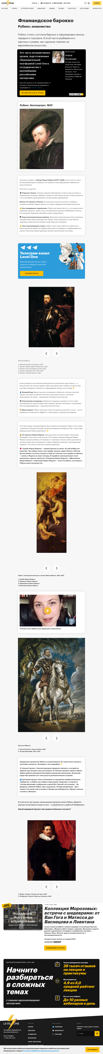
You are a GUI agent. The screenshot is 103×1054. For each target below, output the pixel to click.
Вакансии (32, 1038)
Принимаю (92, 1049)
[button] (56, 353)
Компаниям (57, 3)
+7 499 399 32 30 (9, 1038)
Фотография (84, 8)
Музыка (61, 8)
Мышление (41, 8)
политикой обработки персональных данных (40, 1051)
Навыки (52, 8)
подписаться (31, 273)
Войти (96, 3)
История (5, 8)
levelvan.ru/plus (36, 88)
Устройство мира (27, 8)
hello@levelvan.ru (11, 1032)
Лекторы (66, 3)
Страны (14, 8)
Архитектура (97, 8)
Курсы (34, 3)
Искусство (72, 8)
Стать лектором (34, 1041)
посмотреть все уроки (32, 93)
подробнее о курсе (55, 948)
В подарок (47, 3)
